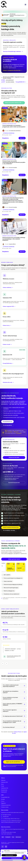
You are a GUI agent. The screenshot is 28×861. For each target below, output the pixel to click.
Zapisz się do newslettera (13, 762)
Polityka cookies (4, 807)
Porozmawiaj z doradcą (9, 530)
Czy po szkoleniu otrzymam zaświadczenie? (10, 698)
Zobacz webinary (7, 287)
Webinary (3, 780)
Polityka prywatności (6, 805)
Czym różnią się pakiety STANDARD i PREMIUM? (12, 704)
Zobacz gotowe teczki (14, 559)
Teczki (2, 786)
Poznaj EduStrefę (7, 363)
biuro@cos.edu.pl (7, 814)
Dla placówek (4, 790)
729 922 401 (5, 816)
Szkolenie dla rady (7, 382)
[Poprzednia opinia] (2, 663)
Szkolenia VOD (4, 782)
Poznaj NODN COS (20, 82)
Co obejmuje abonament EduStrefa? (13, 716)
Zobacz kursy (6, 325)
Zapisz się (22, 138)
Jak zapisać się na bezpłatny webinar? (10, 692)
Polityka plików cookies (19, 852)
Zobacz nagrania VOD (8, 306)
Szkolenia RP (4, 792)
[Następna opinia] (6, 663)
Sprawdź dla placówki (14, 482)
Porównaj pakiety (7, 425)
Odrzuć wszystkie (9, 855)
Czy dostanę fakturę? (9, 727)
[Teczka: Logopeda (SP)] (13, 567)
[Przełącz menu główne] (25, 4)
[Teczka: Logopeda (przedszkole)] (23, 567)
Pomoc (2, 801)
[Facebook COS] (2, 846)
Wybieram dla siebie (14, 457)
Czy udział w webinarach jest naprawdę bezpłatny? (11, 685)
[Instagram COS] (6, 846)
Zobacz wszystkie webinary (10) (13, 102)
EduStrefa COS (4, 788)
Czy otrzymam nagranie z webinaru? (10, 710)
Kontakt (3, 799)
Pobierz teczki (6, 344)
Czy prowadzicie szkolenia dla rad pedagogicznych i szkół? (12, 721)
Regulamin (3, 803)
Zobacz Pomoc (18, 732)
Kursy (2, 784)
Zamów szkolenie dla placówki (11, 527)
